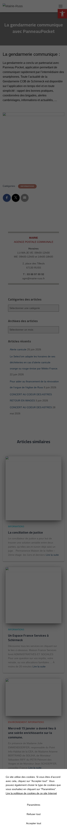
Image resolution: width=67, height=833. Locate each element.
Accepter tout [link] (33, 823)
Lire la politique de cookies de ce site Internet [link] (31, 793)
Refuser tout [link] (34, 814)
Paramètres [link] (33, 804)
